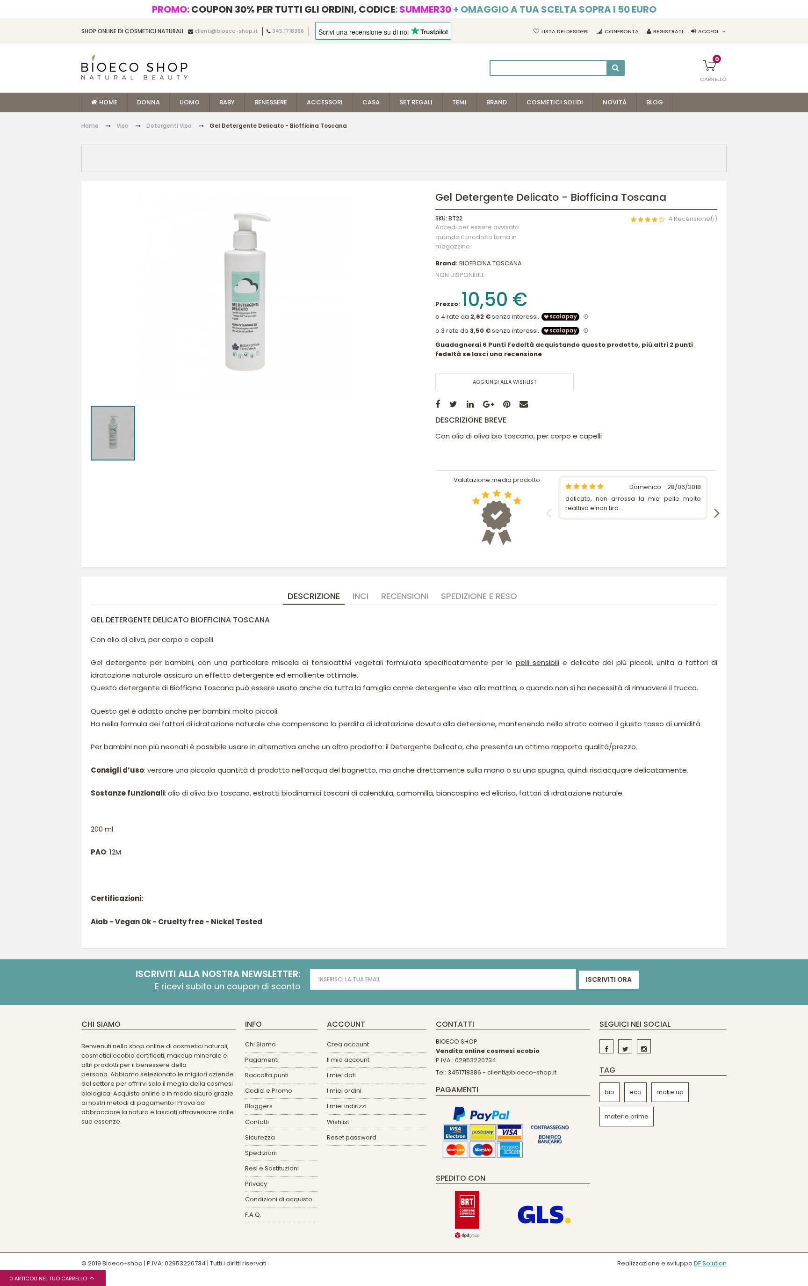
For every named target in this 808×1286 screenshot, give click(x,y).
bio (609, 1092)
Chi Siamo (260, 1044)
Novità (615, 102)
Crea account (348, 1044)
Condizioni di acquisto (278, 1199)
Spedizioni (261, 1152)
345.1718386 (288, 31)
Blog (654, 102)
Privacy (256, 1183)
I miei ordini (344, 1090)
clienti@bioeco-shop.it (226, 31)
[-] (606, 1046)
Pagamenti (262, 1059)
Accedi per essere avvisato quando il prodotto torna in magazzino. (477, 237)
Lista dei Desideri (565, 31)
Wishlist (338, 1122)
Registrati (668, 31)
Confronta (622, 31)
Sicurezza (260, 1137)
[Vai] (615, 68)
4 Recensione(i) (692, 218)
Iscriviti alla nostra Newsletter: (218, 974)
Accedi (708, 31)
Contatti (257, 1122)
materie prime (627, 1116)
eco (635, 1092)
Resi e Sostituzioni (272, 1168)
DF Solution (710, 1263)
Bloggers (259, 1106)
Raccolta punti (267, 1075)
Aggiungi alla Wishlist (504, 382)
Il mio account (348, 1059)
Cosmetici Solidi (555, 102)
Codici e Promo (268, 1090)
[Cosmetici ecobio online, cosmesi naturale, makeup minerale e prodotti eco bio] (134, 67)
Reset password (351, 1137)
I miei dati (341, 1075)
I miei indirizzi (347, 1106)
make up (670, 1092)
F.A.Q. (253, 1214)
